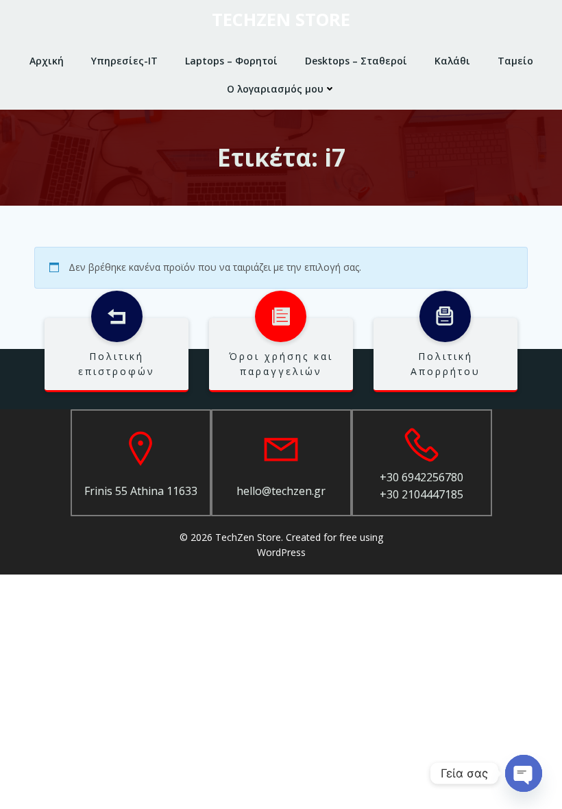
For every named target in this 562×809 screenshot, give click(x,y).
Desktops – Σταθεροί (356, 60)
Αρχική (46, 60)
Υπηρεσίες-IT (124, 60)
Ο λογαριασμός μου (275, 88)
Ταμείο (515, 60)
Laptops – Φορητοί (231, 60)
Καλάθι (452, 60)
